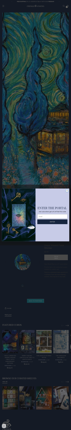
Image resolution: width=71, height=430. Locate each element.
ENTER (52, 222)
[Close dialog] (67, 190)
